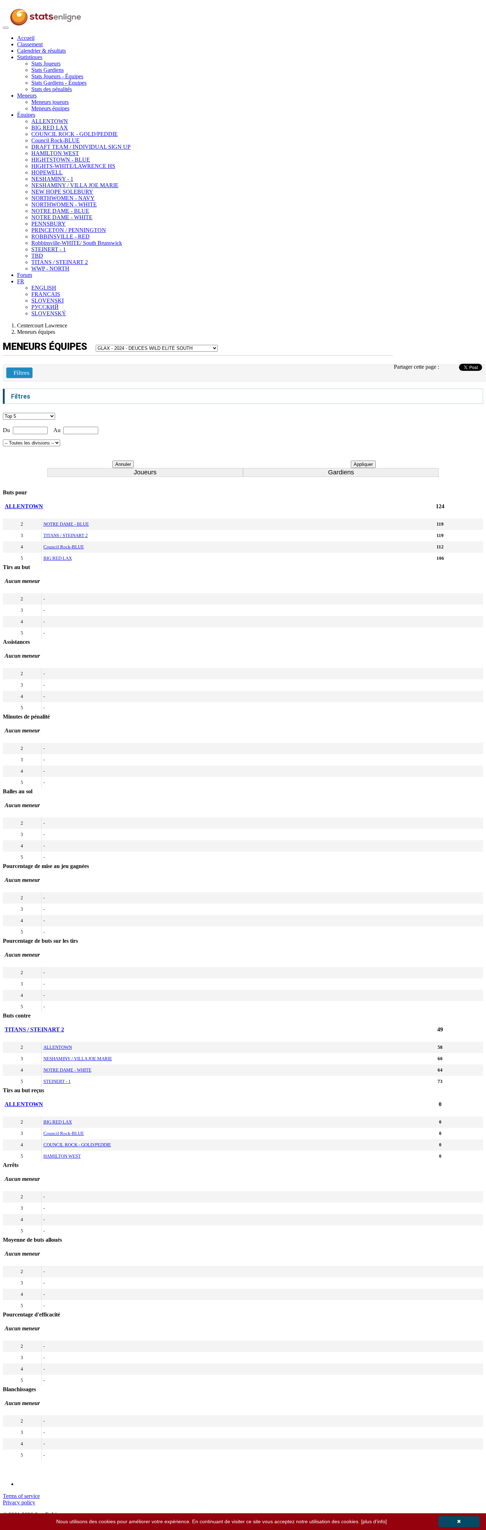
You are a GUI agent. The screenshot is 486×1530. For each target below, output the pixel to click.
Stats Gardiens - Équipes (58, 83)
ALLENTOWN (49, 121)
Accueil (26, 38)
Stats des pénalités (51, 89)
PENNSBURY (48, 224)
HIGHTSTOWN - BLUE (60, 160)
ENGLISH (43, 288)
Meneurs (27, 96)
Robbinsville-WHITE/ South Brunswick (76, 243)
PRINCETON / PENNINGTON (68, 230)
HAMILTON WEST (55, 153)
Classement (30, 44)
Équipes (26, 115)
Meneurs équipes (50, 108)
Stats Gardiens (47, 70)
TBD (37, 256)
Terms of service (21, 1496)
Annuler (123, 464)
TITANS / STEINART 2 (59, 262)
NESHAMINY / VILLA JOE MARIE (74, 185)
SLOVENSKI (47, 301)
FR (20, 281)
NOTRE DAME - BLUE (60, 211)
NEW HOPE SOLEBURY (62, 192)
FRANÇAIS (45, 294)
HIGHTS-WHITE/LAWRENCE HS (73, 166)
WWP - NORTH (50, 268)
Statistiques (29, 57)
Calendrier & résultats (41, 51)
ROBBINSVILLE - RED (60, 236)
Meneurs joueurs (50, 102)
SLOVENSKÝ (48, 313)
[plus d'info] (374, 1521)
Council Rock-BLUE (55, 140)
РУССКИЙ (45, 307)
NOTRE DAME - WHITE (62, 217)
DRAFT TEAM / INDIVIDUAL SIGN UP (81, 147)
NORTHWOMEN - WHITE (64, 204)
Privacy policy (19, 1502)
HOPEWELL (47, 172)
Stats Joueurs (45, 64)
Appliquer (363, 464)
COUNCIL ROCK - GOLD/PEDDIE (74, 134)
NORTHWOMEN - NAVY (63, 198)
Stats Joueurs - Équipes (57, 76)
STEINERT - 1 (48, 249)
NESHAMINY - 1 (52, 179)
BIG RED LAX (49, 128)
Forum (24, 275)
